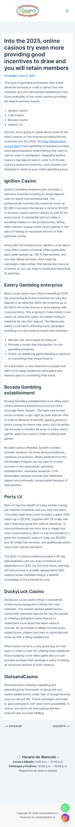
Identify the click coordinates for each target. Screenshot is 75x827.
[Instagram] (65, 818)
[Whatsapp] (65, 808)
